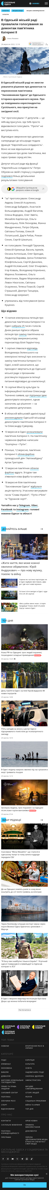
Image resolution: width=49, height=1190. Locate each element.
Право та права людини (8, 1087)
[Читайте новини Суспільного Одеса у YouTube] (13, 1159)
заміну (23, 334)
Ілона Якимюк (12, 38)
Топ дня (29, 1109)
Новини (5, 1046)
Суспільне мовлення (11, 1125)
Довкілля (5, 1076)
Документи (31, 1131)
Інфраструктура (33, 1080)
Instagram (22, 509)
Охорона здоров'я (34, 1076)
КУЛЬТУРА (5, 10)
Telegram (24, 505)
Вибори (5, 1072)
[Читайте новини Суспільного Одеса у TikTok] (32, 1159)
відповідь (32, 348)
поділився (7, 176)
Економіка (6, 1068)
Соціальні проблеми (35, 1101)
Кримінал (6, 1064)
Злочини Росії (8, 1101)
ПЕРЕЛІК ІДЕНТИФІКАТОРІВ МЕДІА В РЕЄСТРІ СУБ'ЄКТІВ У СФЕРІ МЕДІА (36, 1140)
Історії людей (32, 1092)
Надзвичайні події (34, 1072)
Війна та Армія (32, 1105)
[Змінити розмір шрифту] (46, 44)
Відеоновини (8, 1109)
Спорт (4, 1105)
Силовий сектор (9, 1092)
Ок (24, 1185)
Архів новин (31, 1121)
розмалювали (35, 431)
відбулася (36, 486)
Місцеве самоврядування (35, 10)
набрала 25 (18, 326)
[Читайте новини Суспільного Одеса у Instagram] (8, 1159)
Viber (34, 505)
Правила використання (32, 1126)
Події (3, 1060)
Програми (6, 1137)
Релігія (28, 1097)
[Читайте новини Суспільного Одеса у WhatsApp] (27, 1159)
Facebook (6, 509)
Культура (5, 14)
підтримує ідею (38, 395)
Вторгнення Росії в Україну (34, 1047)
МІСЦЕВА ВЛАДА (18, 10)
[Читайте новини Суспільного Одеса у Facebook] (3, 1159)
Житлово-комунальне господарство (12, 1081)
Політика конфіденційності (10, 1132)
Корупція (29, 1060)
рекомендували (14, 417)
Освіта (28, 1068)
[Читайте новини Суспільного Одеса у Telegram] (22, 1159)
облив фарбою (26, 454)
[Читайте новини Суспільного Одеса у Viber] (17, 1159)
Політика (5, 1097)
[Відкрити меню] (47, 3)
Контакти (6, 1121)
